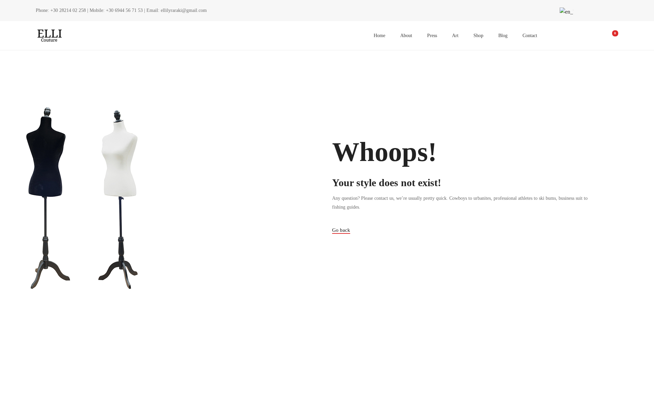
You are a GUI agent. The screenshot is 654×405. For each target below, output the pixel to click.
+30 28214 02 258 (68, 10)
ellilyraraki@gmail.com (184, 10)
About (406, 35)
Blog (503, 35)
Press (432, 35)
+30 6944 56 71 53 (124, 10)
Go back (341, 230)
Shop (478, 35)
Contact (530, 35)
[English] (565, 12)
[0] (610, 35)
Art (455, 35)
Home (379, 35)
